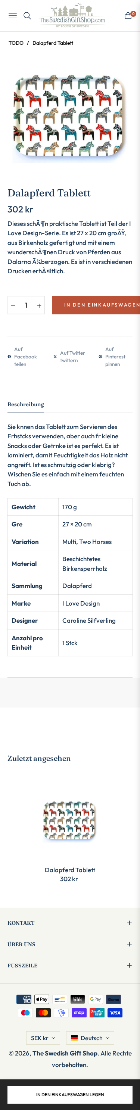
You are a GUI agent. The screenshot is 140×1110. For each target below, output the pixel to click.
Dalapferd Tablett (70, 870)
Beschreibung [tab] (25, 404)
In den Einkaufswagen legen (70, 1094)
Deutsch (92, 1038)
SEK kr (40, 1038)
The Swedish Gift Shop (64, 1053)
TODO (16, 43)
